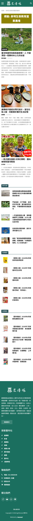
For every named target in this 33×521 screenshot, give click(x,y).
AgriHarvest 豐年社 (21, 513)
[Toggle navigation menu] (2, 3)
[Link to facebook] (3, 499)
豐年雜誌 (3, 58)
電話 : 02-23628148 (10, 475)
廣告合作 (7, 481)
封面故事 (4, 49)
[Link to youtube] (7, 499)
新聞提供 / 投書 (9, 478)
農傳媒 (3, 114)
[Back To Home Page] (16, 390)
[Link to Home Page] (16, 3)
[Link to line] (15, 499)
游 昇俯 (3, 164)
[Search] (31, 3)
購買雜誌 (7, 485)
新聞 (3, 106)
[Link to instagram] (11, 499)
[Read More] (16, 39)
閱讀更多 (7, 422)
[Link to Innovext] (20, 517)
